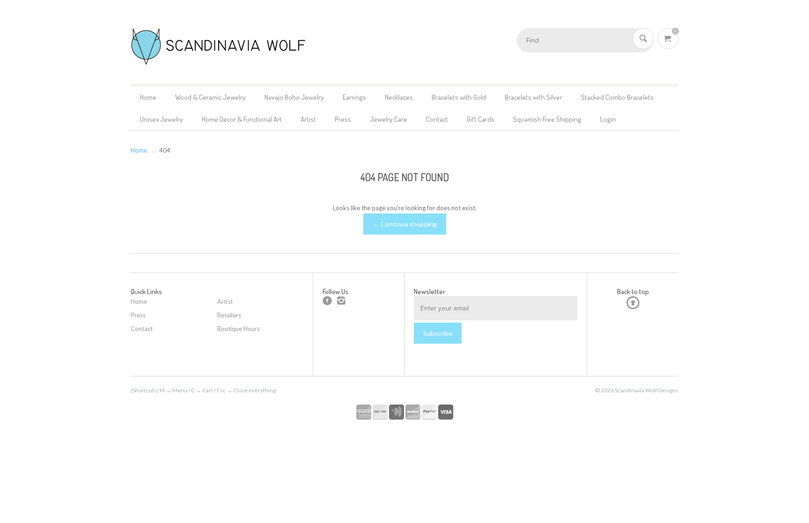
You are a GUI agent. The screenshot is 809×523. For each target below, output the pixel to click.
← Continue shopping (405, 224)
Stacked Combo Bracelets (617, 97)
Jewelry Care (388, 119)
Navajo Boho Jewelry (294, 97)
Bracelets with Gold (459, 97)
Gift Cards (480, 119)
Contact (437, 119)
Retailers (229, 315)
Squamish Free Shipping (547, 119)
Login (608, 119)
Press (343, 119)
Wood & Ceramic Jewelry (210, 97)
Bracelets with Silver (533, 97)
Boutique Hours (238, 328)
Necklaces (399, 97)
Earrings (354, 97)
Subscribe (437, 333)
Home (148, 97)
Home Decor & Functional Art (242, 119)
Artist (308, 119)
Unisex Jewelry (161, 119)
